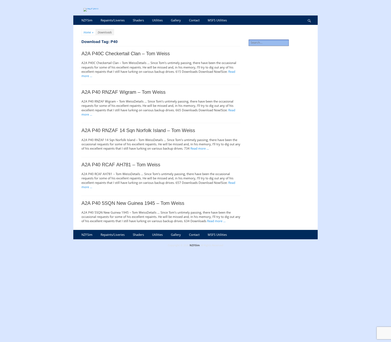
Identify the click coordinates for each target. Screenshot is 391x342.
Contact (194, 20)
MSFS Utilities (217, 20)
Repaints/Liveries (113, 20)
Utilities (157, 20)
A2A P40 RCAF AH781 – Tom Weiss (120, 164)
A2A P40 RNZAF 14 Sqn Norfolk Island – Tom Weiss (138, 130)
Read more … (199, 148)
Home (88, 32)
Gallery (176, 20)
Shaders (138, 20)
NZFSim (86, 20)
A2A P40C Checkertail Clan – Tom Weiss (125, 53)
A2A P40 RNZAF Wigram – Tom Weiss (123, 92)
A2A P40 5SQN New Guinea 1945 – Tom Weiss (132, 203)
